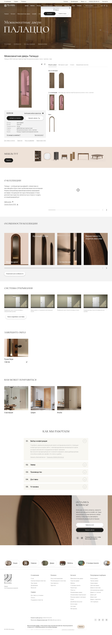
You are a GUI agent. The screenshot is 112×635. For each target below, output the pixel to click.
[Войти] (107, 6)
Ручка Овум (8, 359)
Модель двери (52, 65)
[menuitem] (26, 5)
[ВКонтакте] (77, 538)
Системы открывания (29, 44)
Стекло (72, 65)
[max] (103, 620)
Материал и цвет (63, 65)
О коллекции (7, 44)
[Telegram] (82, 538)
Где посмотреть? (39, 135)
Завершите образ (42, 44)
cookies (37, 625)
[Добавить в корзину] (26, 362)
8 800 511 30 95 (47, 617)
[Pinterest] (106, 620)
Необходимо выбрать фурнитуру (32, 113)
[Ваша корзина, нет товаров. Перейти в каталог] (102, 6)
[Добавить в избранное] (45, 64)
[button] (16, 249)
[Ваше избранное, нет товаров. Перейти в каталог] (104, 6)
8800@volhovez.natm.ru (54, 620)
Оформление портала (82, 65)
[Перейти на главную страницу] (9, 5)
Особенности (17, 44)
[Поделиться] (42, 64)
